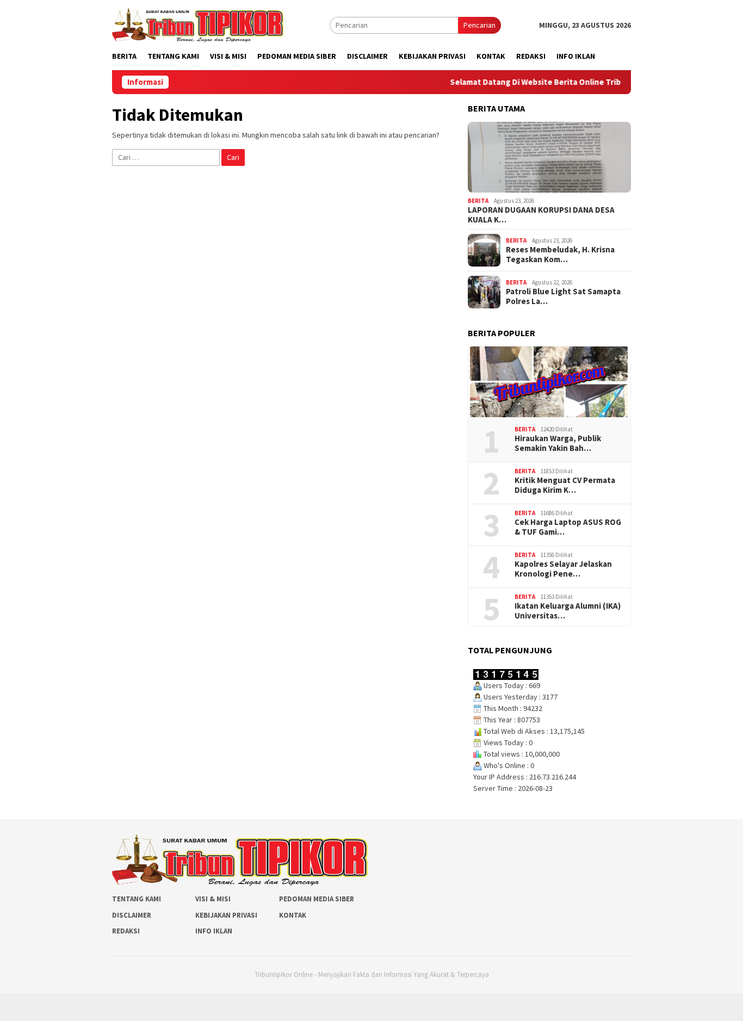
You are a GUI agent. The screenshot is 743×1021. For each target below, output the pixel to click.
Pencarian (479, 25)
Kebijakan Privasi (226, 915)
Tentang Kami (136, 899)
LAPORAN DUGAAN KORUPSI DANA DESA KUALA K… (541, 215)
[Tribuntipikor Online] (197, 24)
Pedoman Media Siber (316, 899)
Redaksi (126, 931)
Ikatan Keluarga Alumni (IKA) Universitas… (568, 611)
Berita (478, 201)
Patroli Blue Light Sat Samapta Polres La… (563, 296)
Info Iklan (213, 931)
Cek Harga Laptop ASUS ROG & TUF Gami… (568, 527)
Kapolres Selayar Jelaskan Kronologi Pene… (563, 569)
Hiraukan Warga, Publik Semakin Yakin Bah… (558, 443)
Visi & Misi (213, 899)
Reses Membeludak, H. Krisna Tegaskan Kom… (560, 254)
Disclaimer (131, 915)
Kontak (292, 915)
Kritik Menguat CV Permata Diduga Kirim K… (565, 485)
